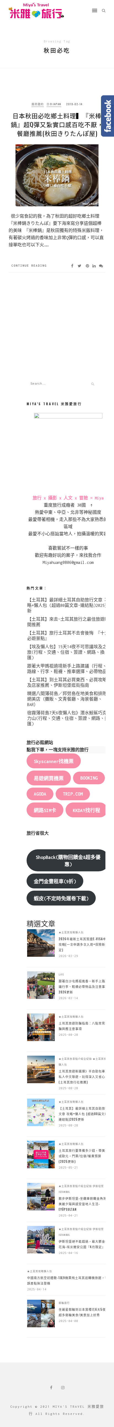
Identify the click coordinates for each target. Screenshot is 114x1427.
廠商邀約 (38, 104)
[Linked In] (94, 265)
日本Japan (53, 104)
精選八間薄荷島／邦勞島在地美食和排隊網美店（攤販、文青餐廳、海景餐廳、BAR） (67, 699)
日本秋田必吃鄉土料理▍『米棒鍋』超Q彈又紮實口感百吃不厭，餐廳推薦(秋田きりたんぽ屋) (57, 124)
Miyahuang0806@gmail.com (68, 562)
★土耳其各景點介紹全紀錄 (75, 1059)
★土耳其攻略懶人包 (71, 932)
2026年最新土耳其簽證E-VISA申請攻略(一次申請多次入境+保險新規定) (84, 944)
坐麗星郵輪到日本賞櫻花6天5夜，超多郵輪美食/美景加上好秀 (84, 1312)
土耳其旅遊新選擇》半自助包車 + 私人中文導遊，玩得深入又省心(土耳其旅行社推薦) (83, 1076)
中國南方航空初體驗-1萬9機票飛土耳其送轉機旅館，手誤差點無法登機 (67, 1280)
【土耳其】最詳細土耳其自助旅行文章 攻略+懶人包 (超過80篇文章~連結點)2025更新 (68, 605)
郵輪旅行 (64, 1303)
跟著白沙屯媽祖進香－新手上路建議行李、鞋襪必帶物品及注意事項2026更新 (83, 986)
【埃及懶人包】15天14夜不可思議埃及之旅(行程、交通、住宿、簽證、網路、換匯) (67, 652)
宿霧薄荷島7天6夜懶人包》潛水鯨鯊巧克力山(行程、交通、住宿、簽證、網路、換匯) (68, 718)
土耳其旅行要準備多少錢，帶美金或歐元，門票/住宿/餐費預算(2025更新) (83, 1156)
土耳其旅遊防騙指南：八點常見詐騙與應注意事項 (83, 1026)
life (61, 974)
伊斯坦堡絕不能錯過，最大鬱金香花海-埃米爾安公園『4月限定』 (83, 1244)
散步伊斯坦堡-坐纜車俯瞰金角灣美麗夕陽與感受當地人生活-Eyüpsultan (83, 1204)
